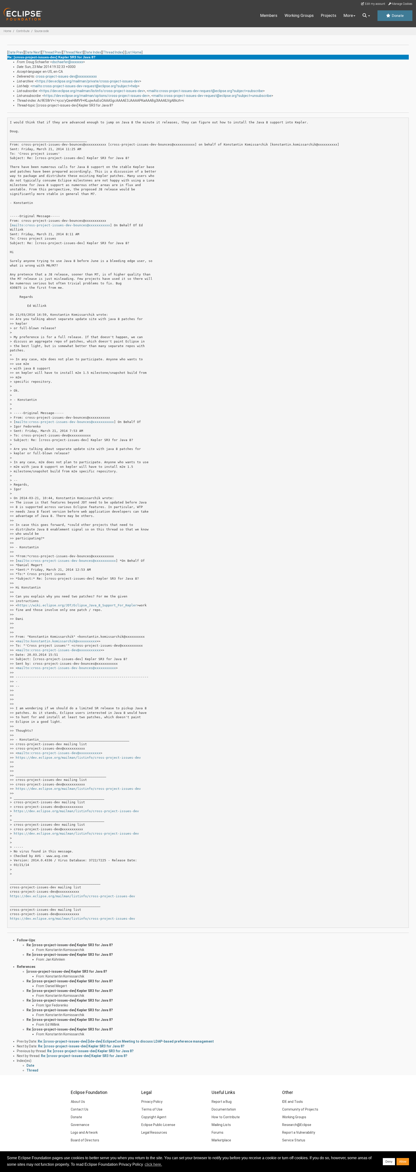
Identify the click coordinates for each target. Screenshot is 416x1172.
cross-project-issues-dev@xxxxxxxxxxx (66, 76)
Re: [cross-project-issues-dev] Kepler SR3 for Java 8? (69, 945)
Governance (80, 1125)
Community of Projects (300, 1109)
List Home (134, 52)
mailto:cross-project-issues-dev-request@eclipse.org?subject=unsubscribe (212, 96)
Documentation (224, 1109)
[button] (366, 15)
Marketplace (221, 1140)
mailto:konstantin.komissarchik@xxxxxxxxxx (57, 641)
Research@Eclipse (296, 1125)
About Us (78, 1102)
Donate (397, 15)
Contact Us (79, 1109)
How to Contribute (226, 1117)
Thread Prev (52, 52)
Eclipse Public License (158, 1125)
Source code (41, 31)
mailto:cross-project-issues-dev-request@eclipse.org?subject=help (85, 86)
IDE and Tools (292, 1102)
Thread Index (113, 52)
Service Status (293, 1140)
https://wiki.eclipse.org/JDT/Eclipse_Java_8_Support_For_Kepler (77, 605)
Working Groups (299, 15)
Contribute (22, 31)
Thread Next (73, 52)
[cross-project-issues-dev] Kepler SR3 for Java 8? (66, 971)
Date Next (33, 52)
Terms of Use (151, 1109)
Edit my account (374, 4)
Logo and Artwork (84, 1132)
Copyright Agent (153, 1117)
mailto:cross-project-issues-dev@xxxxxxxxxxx (59, 650)
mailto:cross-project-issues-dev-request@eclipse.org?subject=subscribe (206, 91)
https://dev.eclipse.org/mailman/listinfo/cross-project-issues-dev (91, 91)
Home (7, 31)
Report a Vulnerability (298, 1132)
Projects (328, 15)
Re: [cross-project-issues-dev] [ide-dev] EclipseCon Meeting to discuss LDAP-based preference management (126, 1041)
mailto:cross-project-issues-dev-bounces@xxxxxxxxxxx (61, 225)
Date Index (93, 52)
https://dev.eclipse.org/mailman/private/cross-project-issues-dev (88, 81)
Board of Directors (85, 1140)
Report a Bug (222, 1102)
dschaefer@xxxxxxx (67, 62)
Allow (402, 1161)
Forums (217, 1132)
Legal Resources (154, 1132)
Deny (388, 1161)
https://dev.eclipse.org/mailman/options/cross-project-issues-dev (96, 96)
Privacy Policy (151, 1102)
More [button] (348, 15)
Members (268, 15)
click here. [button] (153, 1164)
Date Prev (15, 52)
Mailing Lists (221, 1125)
